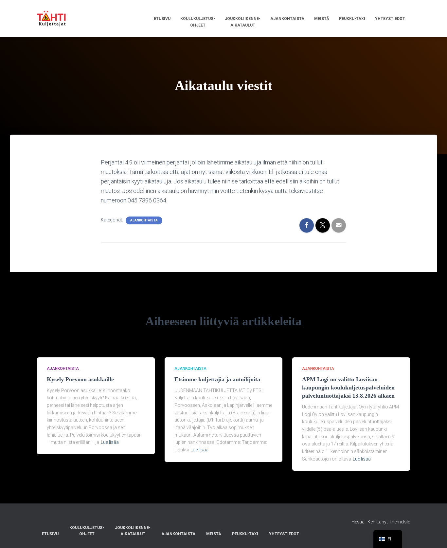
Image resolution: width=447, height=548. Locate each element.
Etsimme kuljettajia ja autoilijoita (217, 379)
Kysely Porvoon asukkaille (80, 379)
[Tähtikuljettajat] (51, 18)
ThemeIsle (399, 521)
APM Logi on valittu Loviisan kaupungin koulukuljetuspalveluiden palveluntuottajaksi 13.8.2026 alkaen (348, 387)
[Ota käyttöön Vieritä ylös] (434, 535)
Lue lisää (110, 442)
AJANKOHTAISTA (144, 220)
